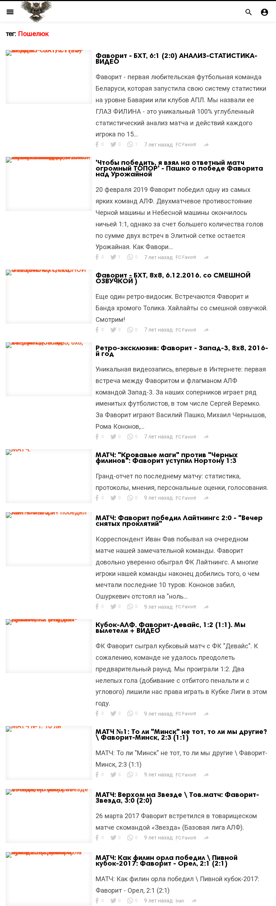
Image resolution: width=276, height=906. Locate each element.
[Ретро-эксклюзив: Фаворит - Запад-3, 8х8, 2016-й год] (49, 342)
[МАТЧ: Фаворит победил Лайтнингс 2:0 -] (49, 512)
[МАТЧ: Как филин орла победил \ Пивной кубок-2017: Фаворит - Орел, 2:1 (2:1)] (49, 852)
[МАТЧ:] (18, 449)
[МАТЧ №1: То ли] (33, 726)
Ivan (180, 900)
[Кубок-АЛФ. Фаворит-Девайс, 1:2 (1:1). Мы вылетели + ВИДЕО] (49, 619)
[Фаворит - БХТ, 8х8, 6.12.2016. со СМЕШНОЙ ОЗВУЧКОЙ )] (49, 269)
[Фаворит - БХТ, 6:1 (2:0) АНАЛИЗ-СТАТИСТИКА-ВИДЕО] (49, 50)
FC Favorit (186, 144)
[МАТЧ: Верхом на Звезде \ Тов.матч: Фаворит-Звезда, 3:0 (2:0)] (49, 789)
